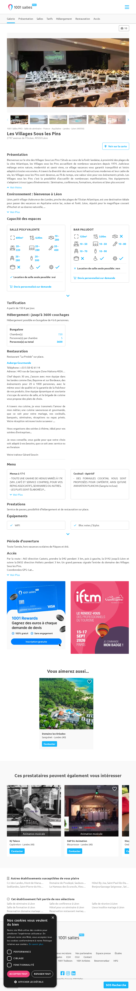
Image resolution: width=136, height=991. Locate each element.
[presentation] (13, 73)
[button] (30, 982)
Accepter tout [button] (18, 973)
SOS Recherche (116, 985)
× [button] (52, 917)
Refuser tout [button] (42, 973)
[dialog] (30, 950)
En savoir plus (36, 944)
